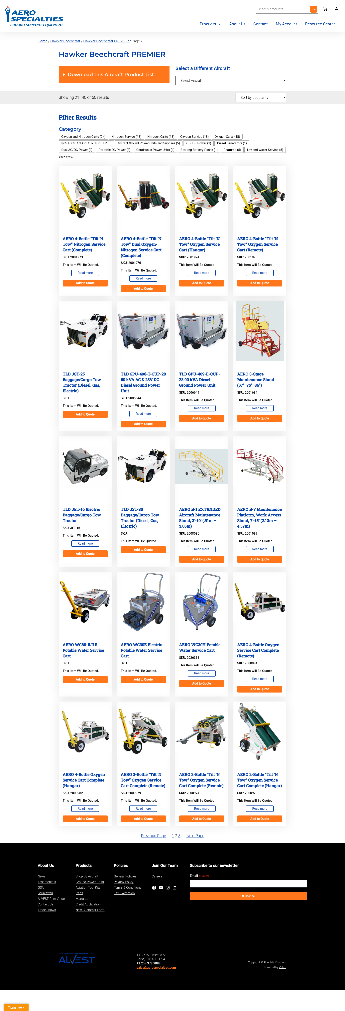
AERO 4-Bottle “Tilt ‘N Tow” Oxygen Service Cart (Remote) (257, 244)
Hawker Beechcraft (65, 41)
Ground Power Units (90, 882)
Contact (260, 24)
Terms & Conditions (127, 887)
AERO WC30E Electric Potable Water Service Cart (141, 650)
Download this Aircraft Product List (111, 74)
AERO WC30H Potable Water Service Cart (199, 647)
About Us (237, 24)
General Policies (125, 876)
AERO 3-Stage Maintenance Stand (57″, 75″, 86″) (255, 379)
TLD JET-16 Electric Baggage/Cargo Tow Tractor (82, 515)
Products (208, 24)
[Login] (336, 9)
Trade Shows (47, 910)
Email (200, 876)
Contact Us (45, 904)
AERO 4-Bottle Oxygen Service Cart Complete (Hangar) (84, 780)
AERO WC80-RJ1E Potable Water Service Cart (83, 650)
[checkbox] (83, 137)
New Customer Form (90, 910)
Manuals (82, 899)
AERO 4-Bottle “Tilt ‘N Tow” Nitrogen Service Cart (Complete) (84, 244)
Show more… (66, 156)
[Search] (313, 9)
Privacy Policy (124, 882)
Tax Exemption (124, 893)
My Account (286, 24)
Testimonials (47, 882)
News (42, 876)
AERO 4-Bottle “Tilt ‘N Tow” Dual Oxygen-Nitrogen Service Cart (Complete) (141, 247)
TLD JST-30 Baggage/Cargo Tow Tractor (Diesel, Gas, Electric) (140, 518)
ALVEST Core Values (52, 899)
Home (42, 41)
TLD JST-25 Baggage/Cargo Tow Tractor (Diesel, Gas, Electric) (82, 382)
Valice (282, 967)
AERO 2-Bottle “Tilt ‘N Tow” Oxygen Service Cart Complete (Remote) (201, 780)
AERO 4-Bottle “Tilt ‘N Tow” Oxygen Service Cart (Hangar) (199, 244)
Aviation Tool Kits (88, 887)
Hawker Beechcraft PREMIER (106, 41)
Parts (79, 893)
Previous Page (153, 835)
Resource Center (320, 24)
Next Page (195, 835)
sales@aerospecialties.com (156, 967)
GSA (41, 887)
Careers (157, 876)
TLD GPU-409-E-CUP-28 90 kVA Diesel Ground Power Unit (199, 379)
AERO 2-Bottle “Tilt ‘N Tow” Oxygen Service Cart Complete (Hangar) (259, 780)
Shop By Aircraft (87, 876)
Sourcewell (45, 893)
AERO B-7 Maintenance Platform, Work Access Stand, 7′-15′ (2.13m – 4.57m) (259, 518)
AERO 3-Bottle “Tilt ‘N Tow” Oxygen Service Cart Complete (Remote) (143, 780)
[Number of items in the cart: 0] (325, 9)
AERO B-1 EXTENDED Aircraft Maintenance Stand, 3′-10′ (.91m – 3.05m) (200, 518)
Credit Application (88, 904)
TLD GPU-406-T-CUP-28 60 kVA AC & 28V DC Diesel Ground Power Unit (143, 382)
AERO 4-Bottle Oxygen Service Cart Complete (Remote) (258, 650)
